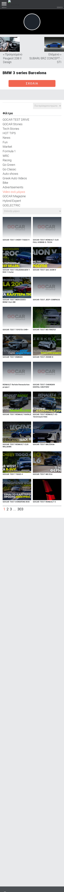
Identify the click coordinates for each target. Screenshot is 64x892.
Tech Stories (11, 128)
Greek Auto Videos (15, 178)
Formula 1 (9, 151)
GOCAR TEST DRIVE (16, 119)
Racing (7, 160)
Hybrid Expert (12, 200)
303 (20, 509)
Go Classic (9, 169)
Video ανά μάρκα (14, 191)
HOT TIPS (9, 133)
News (6, 137)
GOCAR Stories (12, 124)
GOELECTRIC (11, 205)
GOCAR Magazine (14, 196)
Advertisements (13, 187)
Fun (5, 142)
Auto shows (10, 173)
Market (7, 146)
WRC (6, 155)
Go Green (9, 164)
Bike (5, 182)
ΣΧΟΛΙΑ (32, 83)
